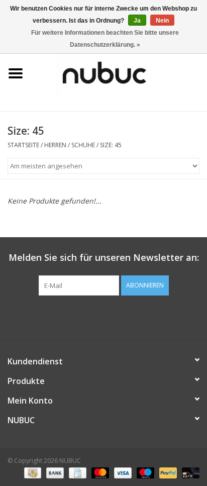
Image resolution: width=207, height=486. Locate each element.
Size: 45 (111, 145)
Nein (162, 20)
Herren (55, 145)
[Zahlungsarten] (32, 472)
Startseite (23, 145)
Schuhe (83, 145)
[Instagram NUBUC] (122, 316)
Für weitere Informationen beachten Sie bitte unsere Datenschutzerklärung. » (105, 38)
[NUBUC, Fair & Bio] (119, 72)
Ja (137, 20)
